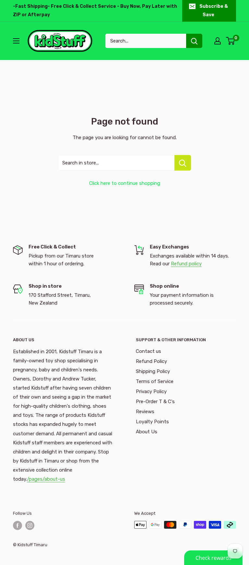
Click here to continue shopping (124, 183)
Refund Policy (151, 361)
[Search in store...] (182, 163)
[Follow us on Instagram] (29, 525)
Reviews (145, 412)
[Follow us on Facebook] (17, 525)
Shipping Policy (153, 371)
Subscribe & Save (213, 11)
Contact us (148, 351)
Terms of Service (154, 381)
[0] (231, 41)
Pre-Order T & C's (155, 401)
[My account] (217, 40)
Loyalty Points (152, 422)
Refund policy (186, 264)
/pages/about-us (46, 479)
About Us (146, 432)
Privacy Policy (151, 391)
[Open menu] (16, 40)
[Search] (194, 41)
